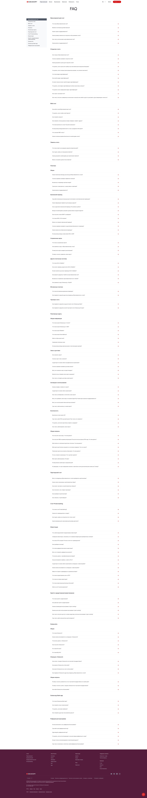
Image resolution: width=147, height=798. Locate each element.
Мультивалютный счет (33, 19)
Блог (101, 766)
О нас (77, 1)
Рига (34, 788)
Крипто (76, 755)
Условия (52, 778)
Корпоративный (29, 757)
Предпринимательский (31, 759)
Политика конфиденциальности (61, 778)
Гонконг (37, 788)
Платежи (30, 27)
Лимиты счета (31, 25)
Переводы (53, 759)
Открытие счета (31, 21)
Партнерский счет (32, 31)
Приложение (57, 1)
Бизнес (50, 1)
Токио (41, 788)
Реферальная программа (34, 45)
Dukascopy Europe (42, 791)
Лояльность (71, 1)
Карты (52, 757)
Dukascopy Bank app (33, 43)
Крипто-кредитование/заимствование (33, 38)
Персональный (43, 1)
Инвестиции (31, 36)
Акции (76, 757)
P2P (52, 763)
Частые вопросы (103, 757)
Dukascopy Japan (49, 791)
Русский (28, 778)
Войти (109, 1)
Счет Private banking (32, 34)
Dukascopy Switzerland (34, 791)
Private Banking (29, 761)
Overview (53, 755)
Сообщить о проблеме (87, 778)
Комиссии (64, 1)
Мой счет (30, 23)
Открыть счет (117, 1)
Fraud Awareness (103, 768)
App (52, 765)
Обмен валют (53, 761)
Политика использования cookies (75, 778)
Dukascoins (30, 41)
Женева (31, 788)
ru (103, 1)
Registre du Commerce (50, 782)
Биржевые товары (79, 759)
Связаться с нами (103, 755)
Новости (101, 764)
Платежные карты (32, 29)
